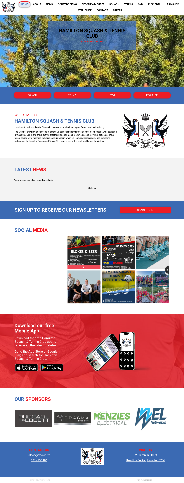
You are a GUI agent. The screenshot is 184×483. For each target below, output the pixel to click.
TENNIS (72, 95)
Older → (92, 188)
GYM (112, 95)
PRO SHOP (152, 95)
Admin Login (146, 480)
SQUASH (32, 95)
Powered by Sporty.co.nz (39, 480)
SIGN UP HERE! (145, 209)
